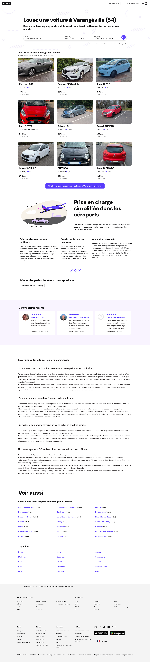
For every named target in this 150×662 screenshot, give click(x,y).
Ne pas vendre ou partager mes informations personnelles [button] (113, 655)
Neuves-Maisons (28, 531)
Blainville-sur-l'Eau (105, 517)
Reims (59, 562)
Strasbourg (100, 557)
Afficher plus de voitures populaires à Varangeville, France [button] (75, 186)
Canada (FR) (40, 639)
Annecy (98, 562)
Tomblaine (63, 512)
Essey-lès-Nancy (28, 517)
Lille (20, 571)
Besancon (61, 557)
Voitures (20, 601)
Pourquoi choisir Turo (63, 631)
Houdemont (103, 512)
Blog (114, 627)
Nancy (62, 522)
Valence (60, 571)
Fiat (76, 610)
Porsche (97, 607)
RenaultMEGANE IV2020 (79, 317)
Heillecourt (25, 512)
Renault (96, 610)
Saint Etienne (101, 567)
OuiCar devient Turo (23, 642)
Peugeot (97, 604)
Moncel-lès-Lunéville (106, 531)
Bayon (23, 536)
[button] (144, 3)
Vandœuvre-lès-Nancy (69, 517)
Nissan (96, 601)
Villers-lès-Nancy (105, 522)
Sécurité (58, 639)
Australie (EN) (40, 633)
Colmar (98, 552)
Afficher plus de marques (122, 607)
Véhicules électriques (63, 604)
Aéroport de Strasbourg (32, 286)
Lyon (20, 567)
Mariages (59, 633)
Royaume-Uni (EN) (42, 645)
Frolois (62, 531)
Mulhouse (22, 557)
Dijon (20, 562)
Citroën (77, 607)
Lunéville (101, 526)
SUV (18, 610)
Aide (57, 642)
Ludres (23, 522)
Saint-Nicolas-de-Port (30, 507)
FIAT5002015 (37, 317)
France (113, 44)
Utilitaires (20, 604)
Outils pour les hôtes (82, 636)
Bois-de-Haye (104, 536)
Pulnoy (100, 507)
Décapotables (41, 601)
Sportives (39, 607)
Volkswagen (117, 604)
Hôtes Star (78, 633)
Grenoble (61, 567)
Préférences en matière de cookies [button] (80, 655)
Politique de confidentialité (56, 655)
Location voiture (102, 44)
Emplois (19, 636)
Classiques (40, 604)
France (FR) (40, 642)
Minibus (19, 607)
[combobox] (43, 38)
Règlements (21, 633)
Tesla (115, 601)
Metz (59, 552)
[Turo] (6, 3)
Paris (97, 571)
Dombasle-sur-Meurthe (69, 507)
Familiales (39, 610)
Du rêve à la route (61, 636)
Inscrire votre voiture (82, 631)
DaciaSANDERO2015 (116, 317)
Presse (19, 639)
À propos (20, 631)
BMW (76, 604)
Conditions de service (37, 655)
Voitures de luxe (61, 601)
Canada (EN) (40, 636)
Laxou (23, 526)
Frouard (63, 536)
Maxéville (63, 526)
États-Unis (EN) (41, 631)
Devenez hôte (114, 3)
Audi (76, 601)
